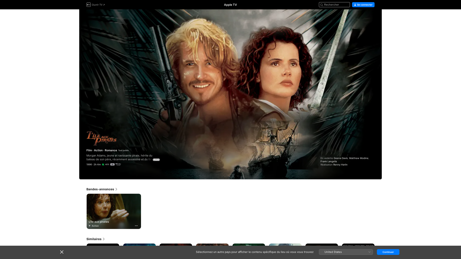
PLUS (156, 159)
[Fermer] (61, 252)
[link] (102, 189)
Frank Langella (329, 161)
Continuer (388, 252)
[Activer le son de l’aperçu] (372, 16)
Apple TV (230, 4)
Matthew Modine (358, 158)
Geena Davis (341, 158)
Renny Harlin (340, 164)
